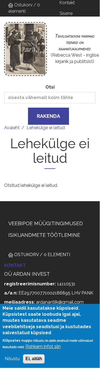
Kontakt (15, 265)
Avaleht (12, 127)
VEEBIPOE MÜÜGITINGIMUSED (45, 223)
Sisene (66, 13)
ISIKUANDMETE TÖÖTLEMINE (44, 235)
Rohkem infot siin (43, 346)
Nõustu (12, 358)
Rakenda (48, 116)
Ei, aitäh (33, 358)
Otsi (50, 87)
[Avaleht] (25, 49)
